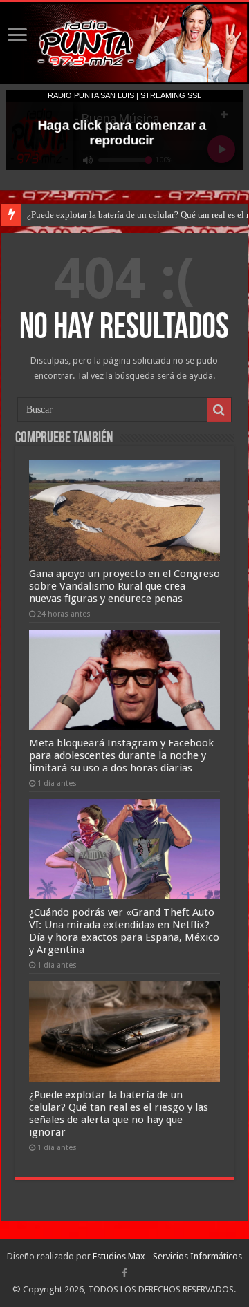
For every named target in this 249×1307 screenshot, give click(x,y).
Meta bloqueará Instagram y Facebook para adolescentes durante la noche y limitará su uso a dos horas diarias (121, 755)
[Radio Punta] (124, 43)
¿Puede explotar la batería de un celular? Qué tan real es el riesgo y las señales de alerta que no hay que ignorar (118, 1113)
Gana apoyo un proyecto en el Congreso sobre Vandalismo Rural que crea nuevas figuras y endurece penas (124, 586)
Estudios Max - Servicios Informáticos (167, 1256)
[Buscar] (219, 410)
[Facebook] (124, 1273)
